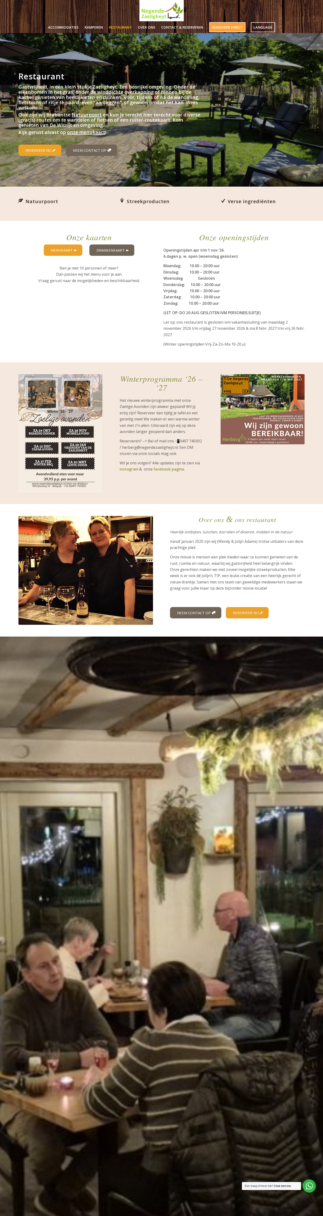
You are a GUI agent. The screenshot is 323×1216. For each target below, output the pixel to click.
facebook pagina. (169, 469)
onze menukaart (86, 132)
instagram (129, 469)
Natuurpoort (87, 114)
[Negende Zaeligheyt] (161, 10)
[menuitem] (63, 27)
